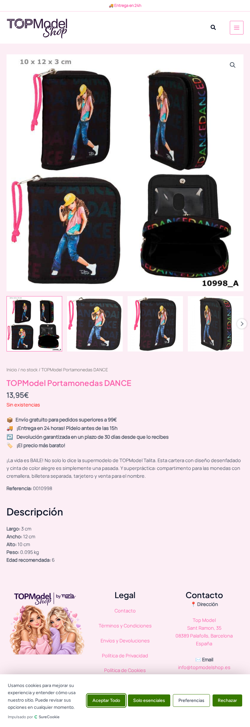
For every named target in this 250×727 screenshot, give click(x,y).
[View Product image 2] (95, 324)
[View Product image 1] (34, 324)
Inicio (12, 370)
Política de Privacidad (125, 655)
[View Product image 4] (215, 324)
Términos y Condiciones (125, 625)
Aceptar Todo (106, 701)
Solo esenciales (149, 701)
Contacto (125, 610)
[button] (213, 27)
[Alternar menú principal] (236, 27)
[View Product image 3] (155, 324)
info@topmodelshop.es (204, 667)
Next (242, 324)
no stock (29, 370)
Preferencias (191, 701)
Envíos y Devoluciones (125, 640)
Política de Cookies (125, 670)
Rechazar (227, 701)
